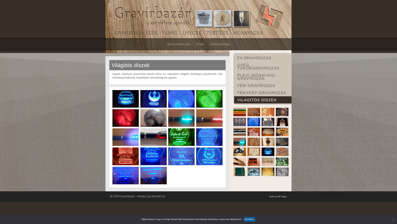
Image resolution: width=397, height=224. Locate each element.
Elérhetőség (220, 44)
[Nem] (393, 219)
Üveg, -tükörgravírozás (258, 66)
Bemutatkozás (178, 44)
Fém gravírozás (256, 85)
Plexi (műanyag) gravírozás (256, 77)
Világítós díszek (257, 100)
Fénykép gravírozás (261, 93)
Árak (200, 44)
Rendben (249, 219)
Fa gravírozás (254, 58)
